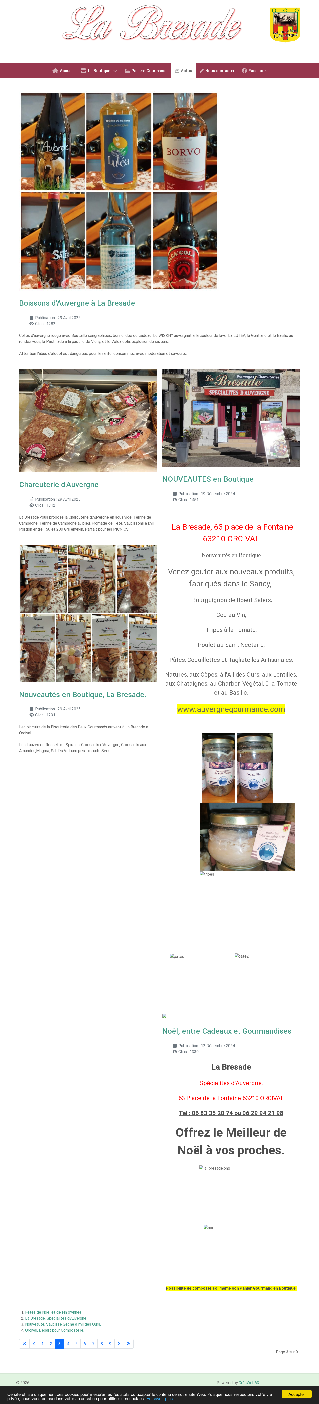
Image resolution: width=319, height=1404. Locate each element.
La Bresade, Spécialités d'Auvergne (55, 1318)
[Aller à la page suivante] (118, 1344)
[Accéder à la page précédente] (33, 1344)
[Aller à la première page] (24, 1344)
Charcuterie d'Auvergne (59, 484)
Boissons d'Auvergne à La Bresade (77, 303)
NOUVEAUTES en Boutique (208, 479)
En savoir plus (159, 1398)
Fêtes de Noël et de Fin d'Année (53, 1312)
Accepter (296, 1394)
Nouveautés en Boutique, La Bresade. (82, 694)
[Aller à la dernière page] (128, 1344)
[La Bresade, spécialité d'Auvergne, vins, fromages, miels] (159, 31)
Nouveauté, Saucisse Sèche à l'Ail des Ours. (63, 1324)
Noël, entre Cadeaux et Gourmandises (226, 1031)
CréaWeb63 (249, 1382)
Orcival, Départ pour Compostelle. (54, 1330)
